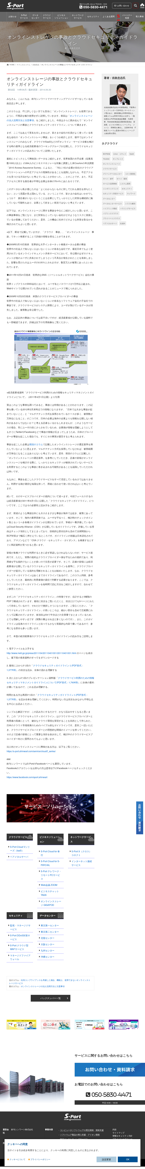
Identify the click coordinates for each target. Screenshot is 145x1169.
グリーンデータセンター (112, 173)
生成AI (122, 223)
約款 (115, 1129)
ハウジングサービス (127, 208)
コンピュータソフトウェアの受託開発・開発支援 (82, 1130)
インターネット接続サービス (82, 863)
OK (127, 1159)
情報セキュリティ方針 (122, 1135)
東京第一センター (50, 925)
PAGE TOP (140, 1142)
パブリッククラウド (110, 213)
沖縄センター (47, 956)
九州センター (47, 950)
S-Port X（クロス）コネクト (81, 853)
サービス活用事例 (110, 183)
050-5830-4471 (95, 7)
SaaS (132, 154)
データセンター (48, 915)
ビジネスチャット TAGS (50, 893)
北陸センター (47, 938)
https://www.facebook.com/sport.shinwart (27, 777)
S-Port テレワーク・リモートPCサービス (51, 875)
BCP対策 (106, 154)
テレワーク (131, 193)
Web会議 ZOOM (49, 885)
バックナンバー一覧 (50, 998)
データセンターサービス (112, 203)
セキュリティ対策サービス (113, 193)
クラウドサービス (18, 837)
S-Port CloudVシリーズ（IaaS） (20, 848)
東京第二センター (50, 931)
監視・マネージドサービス (20, 927)
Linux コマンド (119, 154)
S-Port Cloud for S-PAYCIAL (50, 863)
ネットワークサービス (80, 839)
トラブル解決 (130, 203)
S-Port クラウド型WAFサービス (19, 947)
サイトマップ (118, 1132)
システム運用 (125, 183)
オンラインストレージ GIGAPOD (51, 903)
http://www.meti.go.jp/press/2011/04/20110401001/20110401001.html (41, 653)
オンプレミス (118, 159)
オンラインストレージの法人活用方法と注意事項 (43, 986)
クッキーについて (17, 1159)
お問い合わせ (123, 5)
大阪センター (47, 944)
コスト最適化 (130, 173)
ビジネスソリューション (50, 839)
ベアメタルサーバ (19, 856)
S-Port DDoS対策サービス (20, 937)
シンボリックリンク (110, 188)
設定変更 (106, 1159)
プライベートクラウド (111, 218)
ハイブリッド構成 (110, 208)
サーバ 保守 (108, 178)
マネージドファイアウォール (20, 957)
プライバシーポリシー (122, 1138)
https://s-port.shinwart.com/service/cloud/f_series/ (31, 751)
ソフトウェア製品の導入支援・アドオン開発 (80, 1134)
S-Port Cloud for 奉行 (50, 853)
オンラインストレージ (111, 163)
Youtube (106, 159)
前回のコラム (36, 444)
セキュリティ (16, 915)
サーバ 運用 (122, 178)
